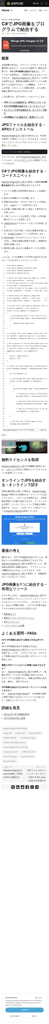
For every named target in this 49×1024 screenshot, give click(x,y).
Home (5, 10)
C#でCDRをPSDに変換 (14, 718)
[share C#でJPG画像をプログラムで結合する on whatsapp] (32, 787)
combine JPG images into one (14, 742)
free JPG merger (9, 761)
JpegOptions (10, 223)
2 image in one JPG (10, 752)
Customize (14, 1016)
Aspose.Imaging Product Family (15, 728)
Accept (24, 1010)
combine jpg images (27, 738)
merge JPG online (27, 756)
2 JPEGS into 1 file (28, 752)
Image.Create (14, 234)
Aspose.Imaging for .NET (24, 78)
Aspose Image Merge (18, 693)
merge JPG (7, 733)
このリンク (25, 160)
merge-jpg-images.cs (10, 430)
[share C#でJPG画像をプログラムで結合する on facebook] (27, 787)
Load (12, 205)
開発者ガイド (10, 614)
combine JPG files (10, 738)
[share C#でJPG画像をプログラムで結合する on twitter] (13, 787)
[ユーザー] (41, 3)
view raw (43, 430)
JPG (3, 65)
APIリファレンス (11, 622)
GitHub (31, 430)
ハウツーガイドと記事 (14, 625)
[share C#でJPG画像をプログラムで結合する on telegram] (37, 787)
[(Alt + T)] (11, 10)
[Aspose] (15, 3)
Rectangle (9, 237)
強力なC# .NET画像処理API (17, 714)
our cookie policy (16, 1005)
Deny (34, 1016)
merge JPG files (35, 733)
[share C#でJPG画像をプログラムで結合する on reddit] (22, 787)
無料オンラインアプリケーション (19, 618)
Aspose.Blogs (14, 19)
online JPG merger (10, 756)
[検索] (46, 3)
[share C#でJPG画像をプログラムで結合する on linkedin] (17, 787)
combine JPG (20, 733)
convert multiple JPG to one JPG (15, 747)
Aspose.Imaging (13, 511)
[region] (24, 346)
